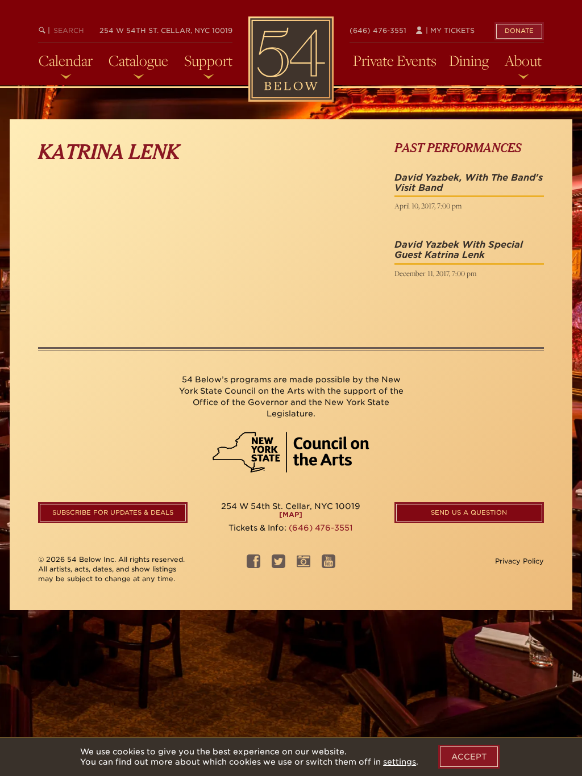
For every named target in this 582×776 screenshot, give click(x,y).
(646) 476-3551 (378, 30)
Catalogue (138, 60)
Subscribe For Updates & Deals (112, 512)
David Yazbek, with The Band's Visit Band (468, 182)
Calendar (66, 60)
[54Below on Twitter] (278, 565)
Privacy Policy (519, 561)
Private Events (394, 60)
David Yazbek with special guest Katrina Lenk (458, 249)
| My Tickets (449, 30)
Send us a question (469, 512)
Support (208, 60)
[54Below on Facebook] (253, 565)
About (523, 60)
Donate (519, 31)
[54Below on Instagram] (303, 565)
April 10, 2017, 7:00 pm (428, 206)
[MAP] (290, 514)
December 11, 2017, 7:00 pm (435, 273)
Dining (469, 60)
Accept (469, 756)
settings (399, 761)
